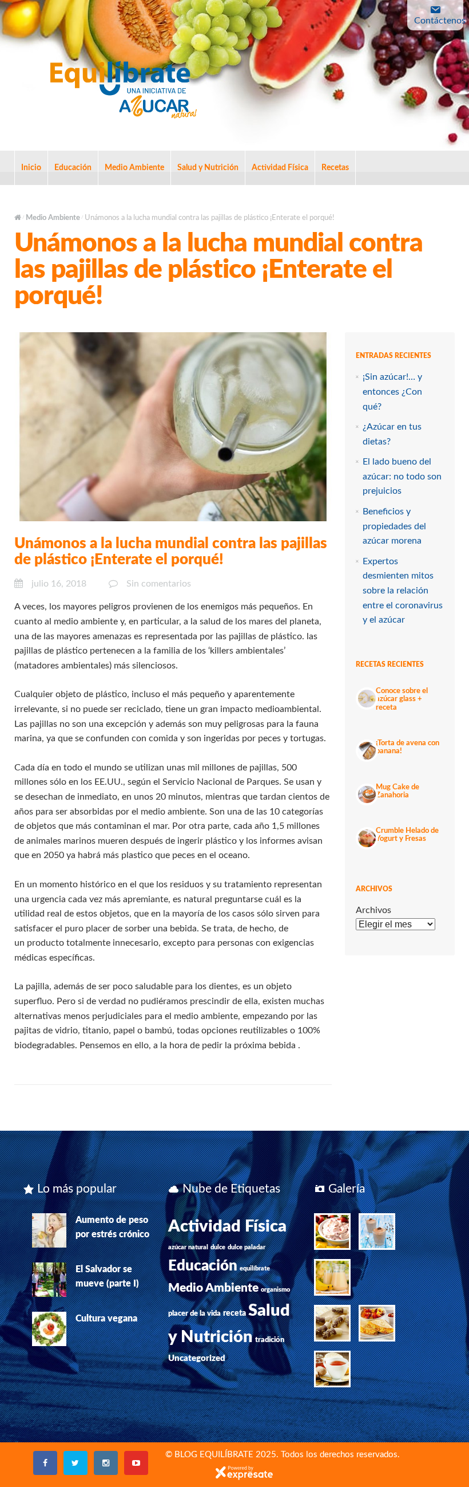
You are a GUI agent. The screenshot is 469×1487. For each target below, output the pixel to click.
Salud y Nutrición (208, 168)
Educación (73, 168)
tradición (269, 1339)
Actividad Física (280, 168)
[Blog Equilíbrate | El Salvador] (123, 86)
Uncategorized (196, 1358)
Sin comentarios (158, 583)
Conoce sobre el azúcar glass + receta (402, 699)
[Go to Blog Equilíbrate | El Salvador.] (17, 218)
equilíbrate (255, 1268)
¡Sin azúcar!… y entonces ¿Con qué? (392, 391)
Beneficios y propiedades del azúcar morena (394, 526)
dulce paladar (246, 1247)
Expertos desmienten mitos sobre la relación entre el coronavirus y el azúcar (403, 590)
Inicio (31, 168)
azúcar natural (188, 1247)
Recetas (335, 168)
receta (234, 1313)
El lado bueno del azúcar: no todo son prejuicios (402, 476)
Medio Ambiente (134, 168)
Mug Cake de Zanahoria (397, 791)
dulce (217, 1247)
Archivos (373, 910)
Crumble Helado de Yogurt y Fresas (407, 835)
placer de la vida (194, 1313)
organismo (275, 1290)
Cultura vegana (106, 1318)
